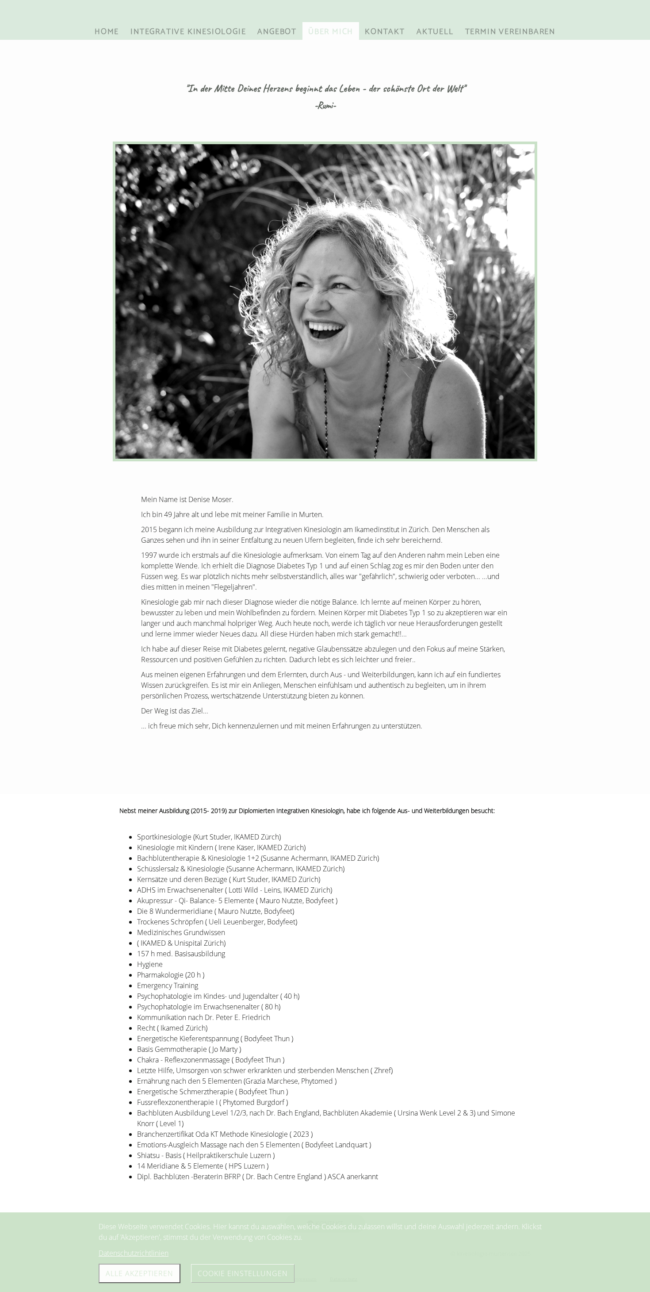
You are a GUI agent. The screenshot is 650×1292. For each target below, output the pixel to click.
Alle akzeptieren (139, 1273)
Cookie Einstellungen (243, 1273)
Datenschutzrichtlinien (133, 1253)
